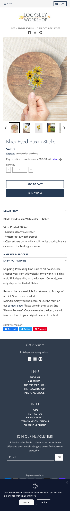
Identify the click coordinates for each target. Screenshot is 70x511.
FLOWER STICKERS (25, 28)
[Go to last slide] (5, 127)
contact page (15, 305)
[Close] (67, 482)
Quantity (10, 165)
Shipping (10, 153)
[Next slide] (64, 127)
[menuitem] (14, 127)
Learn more (30, 495)
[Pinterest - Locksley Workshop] (41, 32)
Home (12, 28)
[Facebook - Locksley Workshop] (29, 32)
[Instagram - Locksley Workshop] (35, 32)
